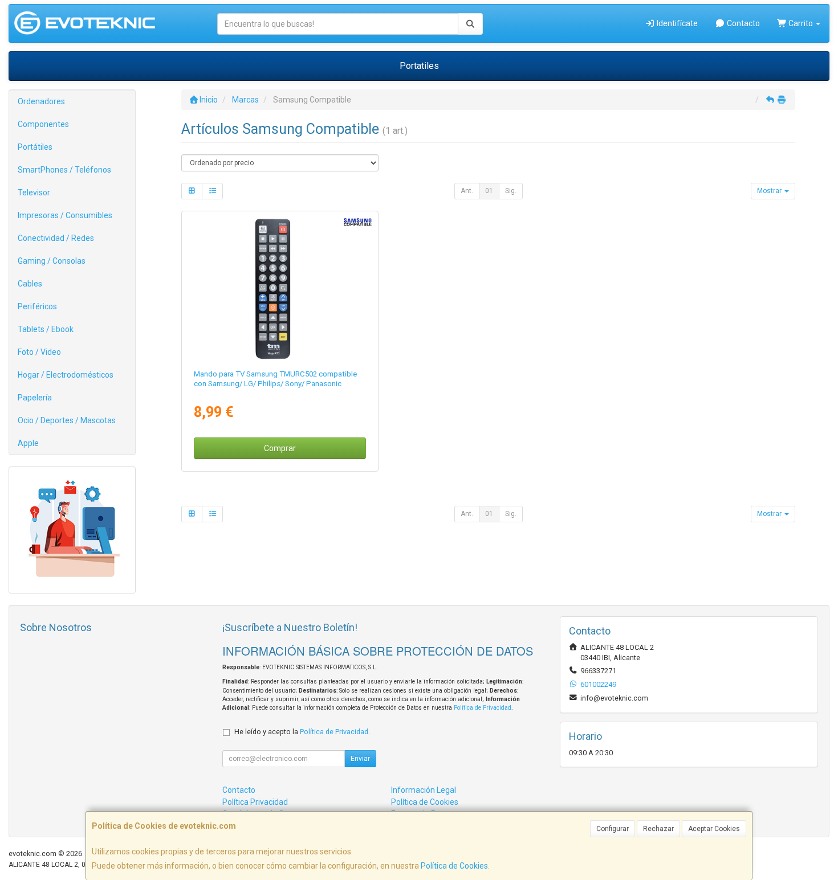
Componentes (43, 124)
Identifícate (676, 23)
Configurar (612, 829)
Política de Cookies (454, 865)
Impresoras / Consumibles (65, 215)
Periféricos (37, 306)
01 (489, 191)
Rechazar (658, 829)
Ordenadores (41, 101)
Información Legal (423, 790)
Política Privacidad (255, 802)
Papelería (35, 397)
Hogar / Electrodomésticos (65, 374)
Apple (28, 443)
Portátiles (35, 147)
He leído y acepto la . (302, 731)
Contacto (742, 23)
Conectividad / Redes (56, 238)
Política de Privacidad (482, 708)
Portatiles (419, 65)
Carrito (801, 23)
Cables (30, 283)
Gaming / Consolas (52, 260)
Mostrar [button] (770, 191)
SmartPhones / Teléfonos (64, 169)
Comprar (280, 448)
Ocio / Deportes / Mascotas (67, 420)
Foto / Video (39, 352)
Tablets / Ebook (46, 329)
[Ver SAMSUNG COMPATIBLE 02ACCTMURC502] (279, 288)
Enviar (360, 759)
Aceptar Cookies (714, 829)
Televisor (34, 192)
